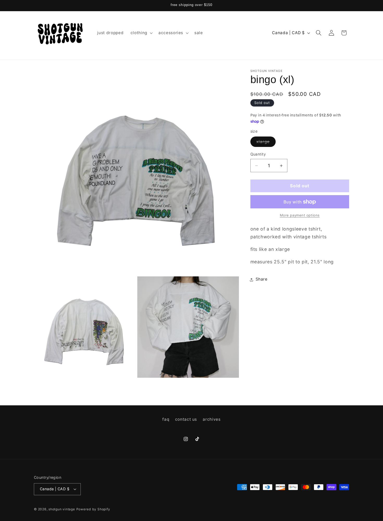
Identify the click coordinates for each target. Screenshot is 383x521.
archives (211, 419)
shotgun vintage (61, 509)
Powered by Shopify (93, 509)
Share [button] (262, 279)
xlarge (266, 143)
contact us (186, 419)
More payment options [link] (300, 215)
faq (165, 419)
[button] (141, 33)
